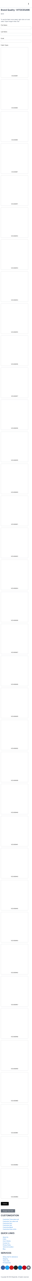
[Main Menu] (28, 4)
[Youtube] (11, 1268)
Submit (5, 1203)
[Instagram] (16, 1268)
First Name (4, 25)
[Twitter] (7, 1268)
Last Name (4, 32)
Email (2, 38)
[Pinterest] (24, 1268)
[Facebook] (3, 1268)
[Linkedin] (20, 1268)
